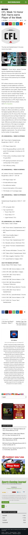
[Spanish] (21, 394)
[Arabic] (3, 394)
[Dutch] (7, 394)
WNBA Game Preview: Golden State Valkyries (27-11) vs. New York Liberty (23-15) (13, 434)
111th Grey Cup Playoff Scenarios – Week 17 (7, 322)
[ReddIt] (21, 23)
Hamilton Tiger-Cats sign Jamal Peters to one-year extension (21, 323)
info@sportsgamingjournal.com (14, 488)
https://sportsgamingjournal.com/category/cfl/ (14, 342)
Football (6, 9)
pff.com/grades (8, 104)
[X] (6, 23)
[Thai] (23, 394)
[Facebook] (3, 23)
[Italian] (15, 394)
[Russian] (19, 394)
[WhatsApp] (13, 23)
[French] (11, 394)
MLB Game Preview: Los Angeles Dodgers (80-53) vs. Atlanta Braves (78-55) (13, 439)
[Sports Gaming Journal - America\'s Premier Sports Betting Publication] (14, 2)
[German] (13, 394)
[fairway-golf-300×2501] (13, 474)
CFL (6, 7)
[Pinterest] (10, 23)
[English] (9, 394)
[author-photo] (14, 338)
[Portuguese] (17, 394)
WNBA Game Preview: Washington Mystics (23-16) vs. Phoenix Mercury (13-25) (14, 429)
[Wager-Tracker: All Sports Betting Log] (13, 421)
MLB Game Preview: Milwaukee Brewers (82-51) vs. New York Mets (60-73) (14, 444)
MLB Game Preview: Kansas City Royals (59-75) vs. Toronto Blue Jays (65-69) (14, 448)
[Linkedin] (17, 23)
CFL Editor (5, 20)
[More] (24, 23)
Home (3, 7)
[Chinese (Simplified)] (5, 394)
